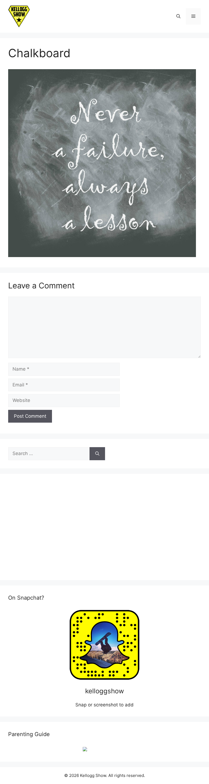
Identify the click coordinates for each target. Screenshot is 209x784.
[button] (178, 16)
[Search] (97, 453)
